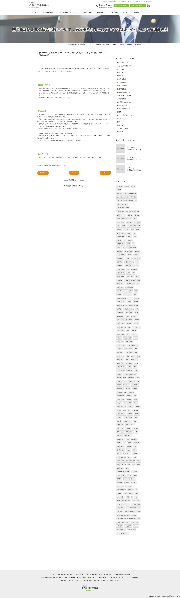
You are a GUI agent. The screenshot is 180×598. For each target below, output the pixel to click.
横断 (123, 399)
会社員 (118, 334)
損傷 (122, 468)
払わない (119, 403)
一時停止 (124, 475)
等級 (128, 316)
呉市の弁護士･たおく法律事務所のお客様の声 (128, 519)
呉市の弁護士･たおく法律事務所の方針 (127, 200)
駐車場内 (130, 215)
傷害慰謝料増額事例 (123, 92)
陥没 (118, 360)
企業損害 (134, 454)
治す (129, 464)
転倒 (118, 233)
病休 (127, 341)
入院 (130, 403)
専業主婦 (128, 388)
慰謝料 (118, 222)
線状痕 (118, 497)
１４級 (129, 255)
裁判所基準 (134, 269)
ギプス (128, 273)
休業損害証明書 (129, 287)
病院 (118, 284)
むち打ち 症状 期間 (122, 211)
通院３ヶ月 (135, 345)
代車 (136, 370)
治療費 (132, 262)
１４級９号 (134, 472)
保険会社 (138, 407)
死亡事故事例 (121, 82)
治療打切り (119, 349)
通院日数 (119, 229)
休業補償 (119, 295)
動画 (136, 417)
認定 (128, 356)
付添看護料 (129, 370)
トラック (123, 414)
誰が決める (132, 479)
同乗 (135, 396)
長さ (123, 497)
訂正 (129, 327)
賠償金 (118, 432)
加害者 (129, 367)
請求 (133, 464)
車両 (127, 313)
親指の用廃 (133, 248)
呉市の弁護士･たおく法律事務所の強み (127, 193)
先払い (118, 320)
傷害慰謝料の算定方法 (124, 102)
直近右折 (123, 407)
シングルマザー (136, 327)
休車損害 (130, 414)
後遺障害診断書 (120, 244)
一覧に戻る (74, 173)
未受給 (126, 352)
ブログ (139, 461)
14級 (130, 219)
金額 (132, 229)
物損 (118, 122)
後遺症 (129, 233)
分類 (139, 258)
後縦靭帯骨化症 (120, 237)
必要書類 (119, 374)
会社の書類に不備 (133, 305)
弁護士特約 (131, 378)
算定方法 (136, 323)
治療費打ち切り (126, 501)
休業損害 (120, 125)
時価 (131, 313)
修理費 (135, 399)
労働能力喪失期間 (121, 298)
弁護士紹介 (119, 526)
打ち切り (123, 215)
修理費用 (125, 309)
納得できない (127, 436)
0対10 (136, 363)
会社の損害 (125, 432)
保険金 (125, 421)
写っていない (120, 428)
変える (122, 284)
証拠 (131, 417)
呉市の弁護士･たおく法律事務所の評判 (127, 515)
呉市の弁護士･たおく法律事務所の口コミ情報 (128, 511)
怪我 (135, 367)
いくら (137, 378)
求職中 (127, 360)
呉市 (118, 508)
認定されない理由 (129, 392)
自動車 (118, 425)
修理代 (122, 446)
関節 (123, 269)
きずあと (125, 374)
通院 (139, 222)
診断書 (126, 262)
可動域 (118, 269)
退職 (131, 251)
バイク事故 (128, 486)
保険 (118, 407)
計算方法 (119, 338)
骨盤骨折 (133, 258)
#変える (82, 186)
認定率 (118, 501)
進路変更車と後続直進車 (123, 472)
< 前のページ (43, 173)
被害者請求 (119, 266)
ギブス (135, 403)
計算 (118, 273)
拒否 (138, 381)
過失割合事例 (121, 79)
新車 (139, 504)
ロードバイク (120, 486)
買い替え (123, 367)
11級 (135, 233)
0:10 (129, 345)
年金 (136, 349)
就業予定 (119, 309)
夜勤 (131, 341)
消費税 (118, 363)
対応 (118, 323)
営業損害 (119, 410)
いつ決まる (119, 483)
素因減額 (119, 417)
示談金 (124, 302)
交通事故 (119, 190)
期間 (118, 215)
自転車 (118, 399)
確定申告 (119, 421)
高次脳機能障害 (120, 316)
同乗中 (134, 450)
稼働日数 (134, 331)
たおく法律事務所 (121, 529)
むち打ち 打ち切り (122, 204)
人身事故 (133, 504)
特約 (124, 378)
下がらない (125, 381)
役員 (129, 410)
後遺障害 (124, 219)
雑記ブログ (120, 72)
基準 (124, 410)
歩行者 (118, 461)
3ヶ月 (128, 334)
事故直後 (137, 320)
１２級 (127, 258)
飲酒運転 (119, 443)
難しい (139, 464)
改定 (128, 276)
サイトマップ (114, 581)
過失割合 (137, 215)
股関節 (128, 244)
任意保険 (119, 493)
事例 (137, 493)
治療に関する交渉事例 (124, 96)
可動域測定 (119, 392)
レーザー (123, 464)
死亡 (135, 219)
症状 (138, 211)
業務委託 (123, 457)
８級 (124, 240)
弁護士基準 (137, 226)
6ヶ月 (118, 226)
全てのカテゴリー (123, 63)
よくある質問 (127, 526)
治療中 (123, 226)
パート (125, 403)
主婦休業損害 (120, 313)
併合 (128, 439)
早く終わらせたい (131, 222)
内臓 (118, 468)
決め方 (125, 479)
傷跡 (118, 464)
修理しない (134, 360)
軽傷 (123, 331)
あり (118, 356)
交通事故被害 (120, 388)
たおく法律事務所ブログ (44, 166)
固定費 (126, 251)
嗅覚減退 (130, 240)
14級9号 (137, 251)
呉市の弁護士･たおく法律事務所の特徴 (127, 197)
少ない (135, 338)
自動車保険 (133, 374)
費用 (118, 446)
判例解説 (136, 255)
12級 (133, 244)
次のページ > (105, 173)
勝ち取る (133, 316)
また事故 (129, 226)
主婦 (135, 237)
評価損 (118, 219)
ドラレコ (125, 417)
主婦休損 (129, 323)
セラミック (119, 436)
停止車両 (126, 483)
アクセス (136, 526)
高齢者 (118, 302)
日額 (118, 327)
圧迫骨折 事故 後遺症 (123, 208)
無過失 (125, 493)
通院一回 (119, 454)
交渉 (138, 284)
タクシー (132, 266)
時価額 (132, 309)
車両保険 (119, 385)
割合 (136, 497)
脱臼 (127, 468)
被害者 (130, 363)
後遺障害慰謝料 (120, 439)
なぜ (135, 446)
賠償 (130, 338)
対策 (136, 291)
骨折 (118, 255)
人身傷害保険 (134, 385)
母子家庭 (134, 388)
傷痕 (132, 276)
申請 (137, 262)
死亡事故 (120, 132)
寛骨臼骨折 (119, 262)
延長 (133, 501)
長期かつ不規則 (120, 276)
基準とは (129, 396)
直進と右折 (125, 461)
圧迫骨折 (123, 233)
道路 (139, 356)
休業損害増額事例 (123, 86)
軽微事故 (128, 428)
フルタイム (131, 407)
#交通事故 (67, 186)
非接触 (137, 229)
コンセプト (119, 186)
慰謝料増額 (134, 439)
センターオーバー (121, 345)
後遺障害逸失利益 (121, 490)
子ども (118, 331)
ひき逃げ (137, 414)
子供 (118, 414)
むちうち (130, 298)
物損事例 (120, 76)
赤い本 (122, 273)
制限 (128, 269)
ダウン (118, 381)
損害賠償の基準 (122, 105)
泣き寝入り (136, 443)
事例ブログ (120, 69)
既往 (128, 497)
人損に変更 (124, 305)
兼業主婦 (119, 240)
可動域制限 (133, 280)
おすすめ (119, 378)
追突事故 (124, 363)
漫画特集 (136, 302)
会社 (124, 443)
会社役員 (123, 327)
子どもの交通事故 (123, 128)
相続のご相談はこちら (137, 6)
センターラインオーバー (123, 504)
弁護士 (122, 508)
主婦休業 (124, 320)
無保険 (129, 443)
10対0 (135, 475)
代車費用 (129, 446)
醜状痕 (137, 276)
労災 (118, 341)
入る (135, 421)
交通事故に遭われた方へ (123, 522)
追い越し (133, 483)
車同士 (126, 280)
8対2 (137, 309)
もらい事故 (135, 410)
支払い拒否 (135, 428)
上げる (128, 450)
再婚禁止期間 (120, 258)
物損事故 (129, 399)
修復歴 (129, 457)
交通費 (119, 112)
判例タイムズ (133, 352)
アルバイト (135, 334)
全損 (118, 367)
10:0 (122, 287)
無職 (123, 334)
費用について (134, 522)
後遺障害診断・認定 (123, 109)
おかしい (133, 356)
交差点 (118, 475)
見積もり (131, 493)
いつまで (132, 425)
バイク (122, 356)
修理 (127, 425)
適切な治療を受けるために (59, 166)
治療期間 (132, 461)
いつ (130, 421)
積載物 (125, 338)
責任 (122, 360)
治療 (131, 291)
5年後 (128, 331)
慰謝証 (130, 349)
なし (130, 475)
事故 (118, 287)
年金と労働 (119, 352)
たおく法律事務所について (133, 508)
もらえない (126, 229)
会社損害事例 (121, 99)
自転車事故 (131, 490)
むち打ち (120, 119)
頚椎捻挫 (119, 479)
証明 (118, 457)
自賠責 (130, 320)
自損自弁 (132, 381)
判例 (133, 273)
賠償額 (129, 302)
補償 (135, 457)
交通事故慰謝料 (120, 396)
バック (122, 323)
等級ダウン (126, 385)
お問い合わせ (131, 529)
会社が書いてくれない (122, 291)
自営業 (133, 186)
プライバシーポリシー (122, 533)
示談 (123, 222)
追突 (125, 349)
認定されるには (131, 284)
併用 (122, 341)
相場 (135, 295)
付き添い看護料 (120, 370)
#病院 (75, 186)
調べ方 (136, 313)
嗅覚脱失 (123, 255)
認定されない (126, 454)
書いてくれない (127, 295)
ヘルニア (129, 237)
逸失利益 (119, 248)
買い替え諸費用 (120, 450)
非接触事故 (119, 280)
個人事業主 (119, 251)
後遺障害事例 (121, 89)
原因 (139, 280)
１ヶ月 (139, 501)
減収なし (125, 248)
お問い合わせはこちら (121, 6)
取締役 (132, 432)
